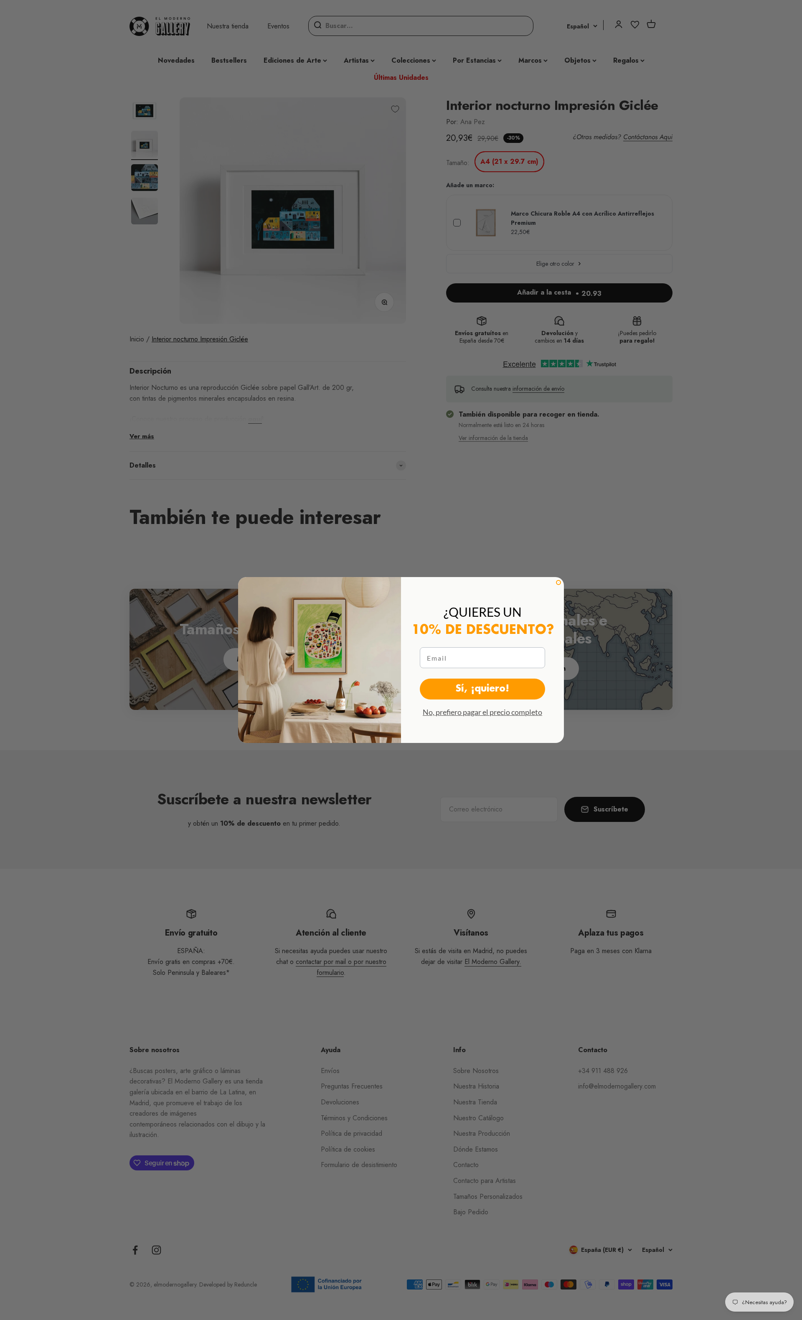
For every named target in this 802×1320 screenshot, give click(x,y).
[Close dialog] (558, 582)
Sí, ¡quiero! (482, 689)
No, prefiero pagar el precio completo (482, 712)
